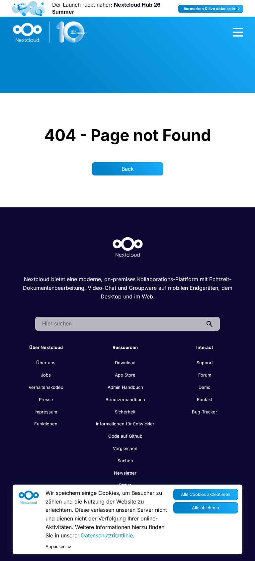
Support (205, 362)
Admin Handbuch (125, 387)
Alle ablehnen (205, 507)
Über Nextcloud (46, 347)
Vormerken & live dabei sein (210, 8)
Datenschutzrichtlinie (107, 535)
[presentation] (18, 8)
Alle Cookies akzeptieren (205, 494)
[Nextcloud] (50, 32)
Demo (205, 387)
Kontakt (204, 399)
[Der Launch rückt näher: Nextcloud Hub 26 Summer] (28, 8)
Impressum (46, 411)
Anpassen (55, 546)
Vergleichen (125, 448)
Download (125, 362)
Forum (204, 375)
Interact (204, 347)
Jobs (46, 375)
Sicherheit (125, 411)
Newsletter (125, 473)
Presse (46, 399)
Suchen (125, 460)
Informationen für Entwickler (125, 423)
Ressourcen (125, 347)
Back (128, 169)
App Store (125, 375)
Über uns (45, 362)
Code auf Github (125, 436)
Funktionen (45, 423)
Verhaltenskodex (46, 387)
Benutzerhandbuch (125, 399)
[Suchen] (209, 324)
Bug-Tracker (204, 411)
